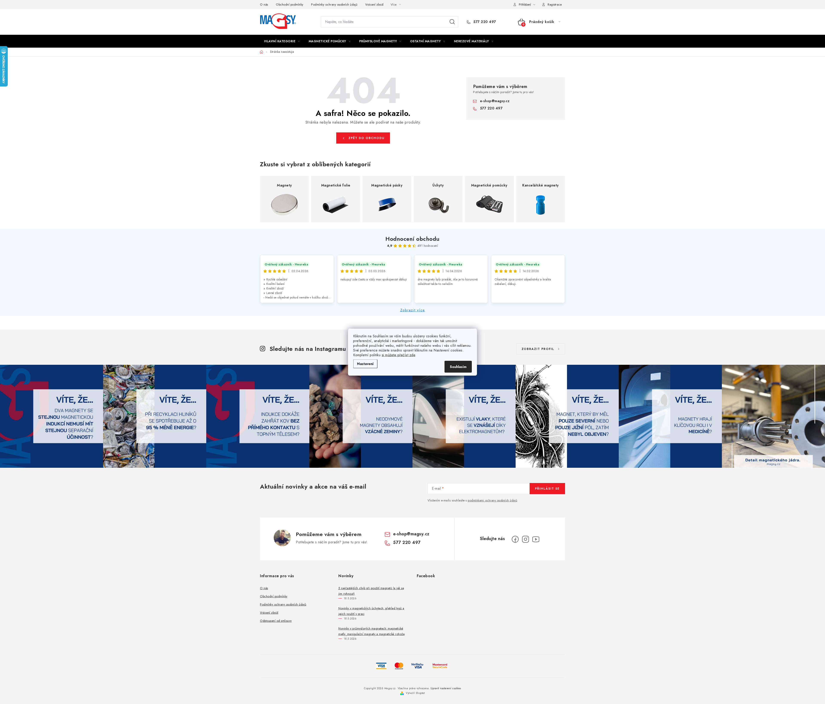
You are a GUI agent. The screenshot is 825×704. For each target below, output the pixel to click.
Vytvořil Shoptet (415, 693)
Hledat (452, 21)
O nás (264, 4)
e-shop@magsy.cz (495, 100)
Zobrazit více (412, 310)
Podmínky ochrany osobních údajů (334, 4)
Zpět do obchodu (366, 138)
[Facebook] (515, 539)
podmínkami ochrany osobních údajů (492, 500)
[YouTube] (535, 539)
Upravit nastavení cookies (446, 688)
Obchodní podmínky (289, 4)
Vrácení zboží (374, 4)
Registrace (555, 4)
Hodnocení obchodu (412, 239)
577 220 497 (484, 22)
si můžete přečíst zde (398, 354)
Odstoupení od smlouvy (276, 621)
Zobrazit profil (538, 349)
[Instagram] (525, 539)
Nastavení (365, 363)
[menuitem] (282, 41)
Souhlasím (458, 366)
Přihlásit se (547, 488)
